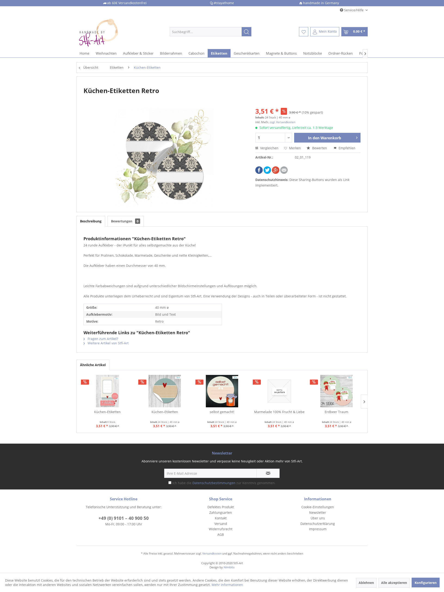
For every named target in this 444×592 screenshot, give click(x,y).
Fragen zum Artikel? (102, 339)
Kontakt (221, 518)
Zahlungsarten (220, 512)
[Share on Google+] (275, 172)
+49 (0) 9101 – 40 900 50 (124, 518)
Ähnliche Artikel (93, 365)
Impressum (318, 529)
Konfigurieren (426, 582)
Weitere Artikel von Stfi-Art (108, 343)
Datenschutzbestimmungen (213, 483)
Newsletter (317, 512)
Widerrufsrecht (220, 529)
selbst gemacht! (222, 412)
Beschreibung (91, 221)
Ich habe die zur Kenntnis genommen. (224, 483)
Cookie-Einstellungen (317, 507)
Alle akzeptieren (394, 582)
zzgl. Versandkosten (282, 122)
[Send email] (284, 172)
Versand (220, 523)
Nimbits (229, 567)
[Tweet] (267, 172)
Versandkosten (212, 553)
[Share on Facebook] (259, 172)
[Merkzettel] (303, 31)
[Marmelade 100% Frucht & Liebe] (279, 391)
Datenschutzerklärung (317, 523)
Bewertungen (125, 221)
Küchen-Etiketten (107, 412)
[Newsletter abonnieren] (268, 473)
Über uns (318, 518)
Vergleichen (268, 148)
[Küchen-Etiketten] (107, 391)
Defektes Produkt (220, 507)
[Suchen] (246, 31)
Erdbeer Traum (336, 412)
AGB (220, 534)
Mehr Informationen (227, 585)
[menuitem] (210, 31)
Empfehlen (346, 148)
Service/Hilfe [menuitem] (353, 10)
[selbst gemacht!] (222, 391)
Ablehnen (366, 582)
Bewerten (319, 148)
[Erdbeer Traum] (336, 391)
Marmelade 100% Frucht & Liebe (279, 412)
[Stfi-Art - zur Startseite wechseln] (113, 32)
